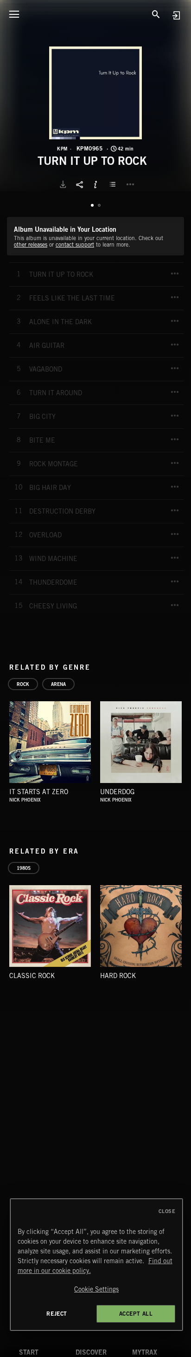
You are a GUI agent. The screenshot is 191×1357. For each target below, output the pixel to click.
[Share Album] (79, 184)
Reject (56, 1313)
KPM (62, 148)
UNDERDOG (117, 792)
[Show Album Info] (95, 184)
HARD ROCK (118, 975)
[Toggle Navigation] (14, 14)
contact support (75, 244)
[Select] (114, 184)
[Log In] (176, 15)
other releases (30, 244)
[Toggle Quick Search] (156, 14)
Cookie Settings (96, 1289)
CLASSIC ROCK (32, 975)
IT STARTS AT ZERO (38, 792)
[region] (97, 1264)
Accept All (136, 1313)
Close (167, 1211)
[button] (95, 92)
